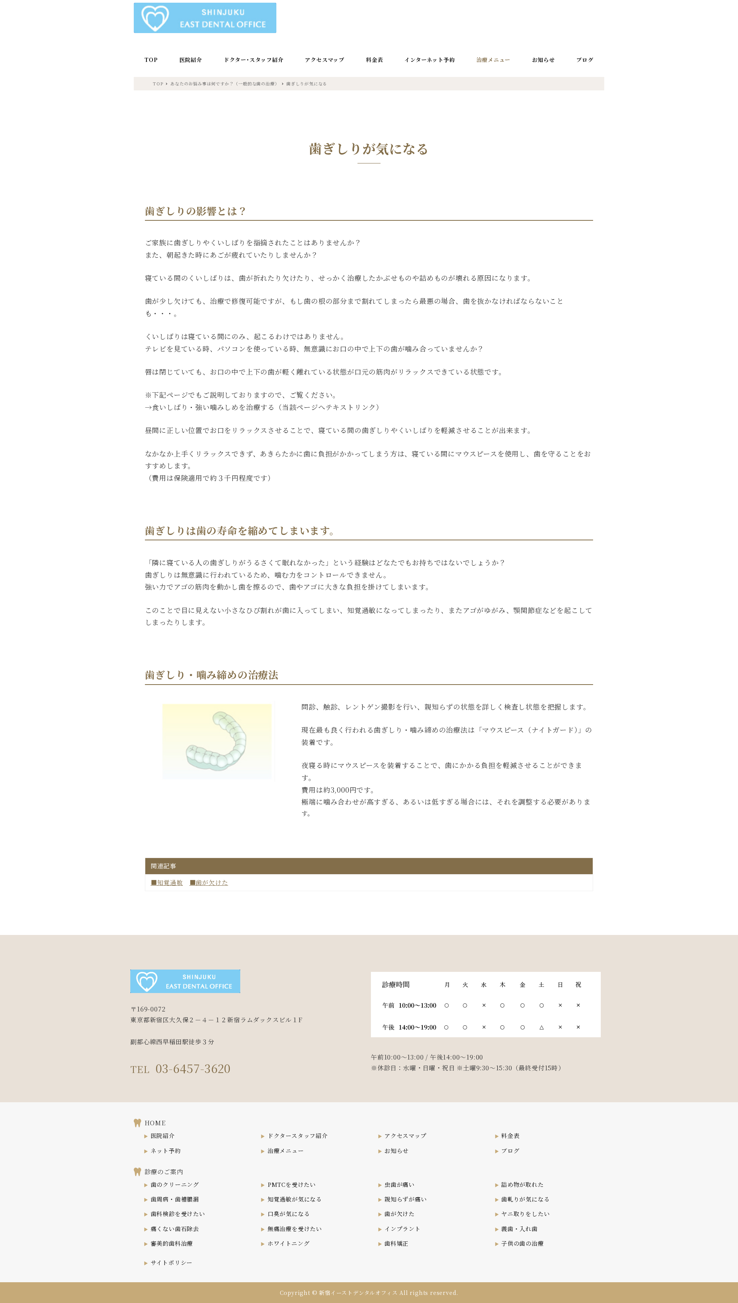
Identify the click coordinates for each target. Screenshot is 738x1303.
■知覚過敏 (167, 882)
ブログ (510, 1150)
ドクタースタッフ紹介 (298, 1135)
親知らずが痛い (405, 1199)
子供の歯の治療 (522, 1243)
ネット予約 (166, 1150)
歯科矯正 (396, 1243)
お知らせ (396, 1150)
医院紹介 (163, 1135)
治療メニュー (286, 1150)
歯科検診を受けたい (178, 1214)
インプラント (402, 1229)
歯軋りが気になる (525, 1199)
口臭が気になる (289, 1214)
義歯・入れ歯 (519, 1229)
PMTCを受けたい (292, 1184)
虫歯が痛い (399, 1184)
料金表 (510, 1135)
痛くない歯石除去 (175, 1229)
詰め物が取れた (522, 1184)
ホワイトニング (289, 1243)
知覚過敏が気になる (295, 1199)
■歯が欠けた (208, 882)
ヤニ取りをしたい (525, 1214)
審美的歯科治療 (172, 1243)
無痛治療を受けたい (295, 1229)
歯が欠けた (399, 1214)
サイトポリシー (172, 1262)
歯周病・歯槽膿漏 (175, 1199)
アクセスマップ (405, 1135)
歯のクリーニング (175, 1184)
